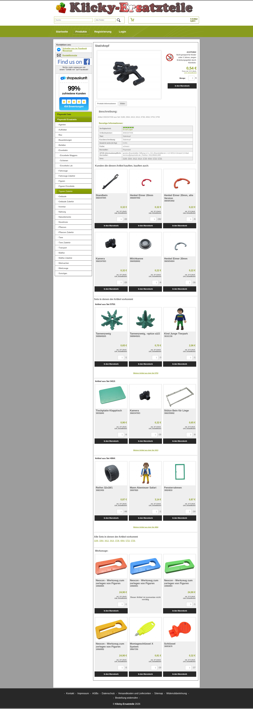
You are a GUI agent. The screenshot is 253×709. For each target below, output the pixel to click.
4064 (150, 159)
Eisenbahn (63, 150)
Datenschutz (108, 693)
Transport (63, 248)
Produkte (81, 31)
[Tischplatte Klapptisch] (111, 396)
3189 (125, 159)
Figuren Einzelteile (66, 186)
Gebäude (62, 196)
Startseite (62, 31)
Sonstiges (63, 273)
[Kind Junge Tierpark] (179, 319)
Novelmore (63, 222)
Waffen (62, 253)
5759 (160, 159)
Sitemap (158, 693)
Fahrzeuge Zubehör (67, 176)
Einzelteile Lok (66, 166)
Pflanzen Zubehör (66, 232)
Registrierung (102, 31)
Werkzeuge (63, 268)
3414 (140, 159)
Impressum (83, 693)
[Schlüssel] (179, 629)
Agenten (62, 125)
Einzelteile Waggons (68, 155)
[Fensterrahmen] (179, 473)
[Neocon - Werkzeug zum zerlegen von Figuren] (111, 566)
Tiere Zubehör (64, 243)
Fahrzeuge (63, 171)
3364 (130, 159)
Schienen (64, 160)
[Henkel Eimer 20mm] (145, 181)
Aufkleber (63, 130)
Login (122, 31)
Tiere (61, 237)
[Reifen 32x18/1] (111, 473)
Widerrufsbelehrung (176, 693)
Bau (60, 135)
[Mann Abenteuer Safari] (145, 473)
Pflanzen (62, 227)
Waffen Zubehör (65, 258)
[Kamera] (111, 244)
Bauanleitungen (65, 140)
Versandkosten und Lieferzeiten (134, 693)
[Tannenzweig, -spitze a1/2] (145, 319)
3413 (135, 159)
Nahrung (62, 212)
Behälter (62, 145)
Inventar (62, 207)
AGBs (95, 693)
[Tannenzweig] (111, 319)
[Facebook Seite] (74, 64)
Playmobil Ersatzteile (67, 119)
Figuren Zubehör (65, 191)
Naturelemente (65, 217)
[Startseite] (123, 8)
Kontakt (70, 693)
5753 (155, 159)
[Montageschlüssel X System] (145, 629)
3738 (145, 159)
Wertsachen (64, 263)
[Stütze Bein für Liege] (179, 396)
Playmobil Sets (64, 114)
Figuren (62, 181)
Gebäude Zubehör (66, 201)
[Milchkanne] (145, 244)
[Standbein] (111, 181)
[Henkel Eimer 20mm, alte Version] (179, 181)
